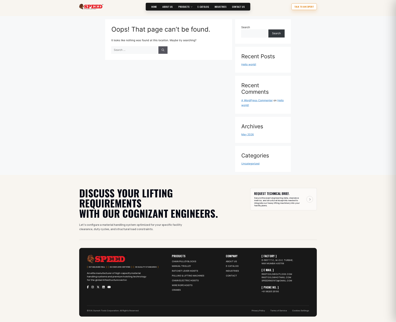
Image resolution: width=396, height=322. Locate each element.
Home (154, 6)
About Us (231, 261)
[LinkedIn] (103, 287)
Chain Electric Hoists (185, 280)
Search (245, 27)
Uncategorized (250, 163)
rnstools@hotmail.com (276, 277)
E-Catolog (203, 6)
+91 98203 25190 (270, 291)
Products (183, 6)
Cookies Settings (300, 310)
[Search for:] (134, 49)
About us (167, 6)
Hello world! (248, 64)
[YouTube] (109, 287)
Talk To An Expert (304, 6)
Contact (231, 275)
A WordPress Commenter (257, 100)
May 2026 (247, 134)
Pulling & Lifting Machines (188, 275)
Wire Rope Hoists (182, 285)
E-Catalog (232, 266)
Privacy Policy (258, 310)
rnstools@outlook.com (277, 274)
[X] (98, 287)
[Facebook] (88, 287)
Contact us (238, 6)
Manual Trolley (181, 266)
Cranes (176, 290)
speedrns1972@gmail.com (277, 280)
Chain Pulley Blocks (184, 261)
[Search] (163, 50)
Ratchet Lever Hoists (185, 271)
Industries (220, 6)
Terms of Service (278, 310)
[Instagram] (92, 287)
